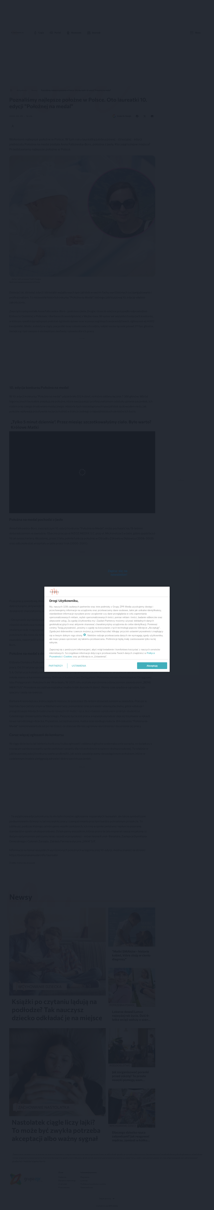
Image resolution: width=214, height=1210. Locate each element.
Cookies (68, 656)
